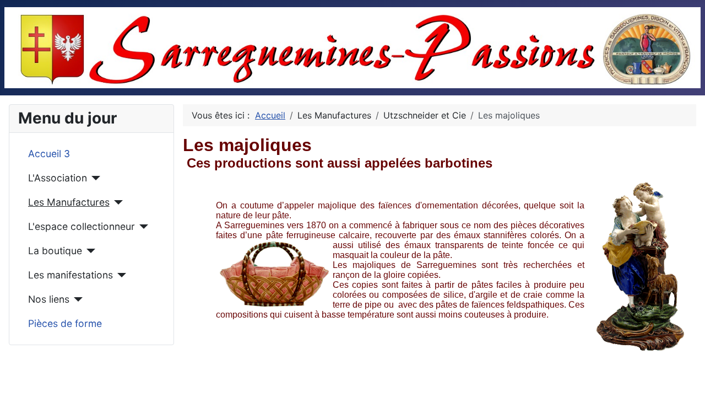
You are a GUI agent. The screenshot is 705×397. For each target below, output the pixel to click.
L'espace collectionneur (81, 226)
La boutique (55, 250)
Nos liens (48, 299)
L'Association (57, 178)
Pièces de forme (65, 323)
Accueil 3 (49, 153)
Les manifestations (70, 275)
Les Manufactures (69, 202)
